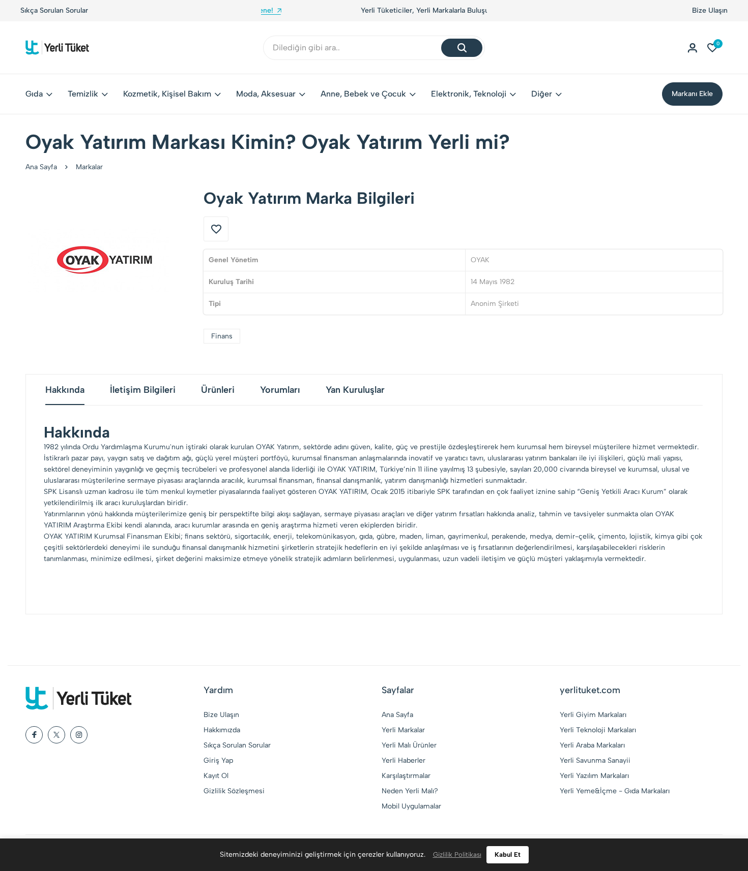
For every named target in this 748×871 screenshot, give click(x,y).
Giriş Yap (218, 760)
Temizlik (83, 94)
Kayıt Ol (216, 775)
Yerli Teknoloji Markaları (598, 730)
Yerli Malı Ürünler (409, 745)
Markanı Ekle (692, 93)
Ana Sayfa (41, 167)
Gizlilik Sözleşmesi (234, 791)
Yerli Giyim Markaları (593, 714)
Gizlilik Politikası (457, 854)
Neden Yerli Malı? (410, 791)
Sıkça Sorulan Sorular (54, 10)
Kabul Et (508, 854)
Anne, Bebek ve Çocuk (363, 94)
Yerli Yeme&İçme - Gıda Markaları (615, 791)
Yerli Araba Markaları (592, 745)
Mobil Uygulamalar (411, 806)
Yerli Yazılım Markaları (594, 775)
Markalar (89, 167)
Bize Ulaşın (710, 10)
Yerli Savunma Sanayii (595, 760)
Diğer (541, 94)
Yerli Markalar (403, 730)
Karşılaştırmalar (406, 775)
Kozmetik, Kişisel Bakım (167, 94)
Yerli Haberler (403, 760)
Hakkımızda (222, 730)
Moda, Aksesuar (266, 94)
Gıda (34, 94)
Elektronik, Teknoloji (468, 94)
